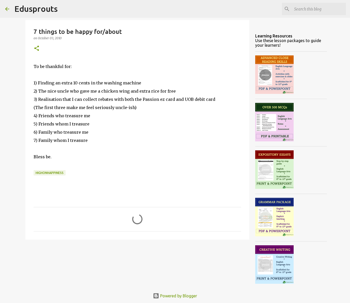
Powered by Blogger (178, 296)
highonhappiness (50, 172)
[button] (37, 48)
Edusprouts (36, 8)
